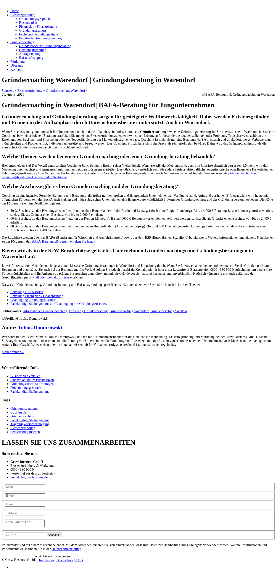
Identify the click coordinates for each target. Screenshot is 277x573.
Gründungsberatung (24, 408)
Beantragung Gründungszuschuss (33, 300)
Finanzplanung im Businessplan (32, 380)
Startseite (8, 90)
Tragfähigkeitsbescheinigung (30, 424)
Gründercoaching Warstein (168, 311)
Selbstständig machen (25, 432)
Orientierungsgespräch (34, 19)
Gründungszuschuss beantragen (32, 384)
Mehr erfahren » (13, 352)
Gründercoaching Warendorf (65, 90)
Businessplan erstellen (25, 376)
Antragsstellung (29, 54)
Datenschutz (64, 560)
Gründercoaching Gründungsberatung (45, 46)
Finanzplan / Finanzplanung (38, 26)
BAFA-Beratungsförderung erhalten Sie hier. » (63, 241)
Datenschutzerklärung (66, 549)
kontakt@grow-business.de (29, 477)
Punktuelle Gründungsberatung (40, 38)
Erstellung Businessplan (26, 292)
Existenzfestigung (31, 58)
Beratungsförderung (32, 50)
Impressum (46, 560)
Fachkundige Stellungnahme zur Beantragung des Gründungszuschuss (58, 304)
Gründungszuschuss (33, 30)
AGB (79, 560)
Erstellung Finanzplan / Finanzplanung (36, 296)
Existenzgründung (30, 90)
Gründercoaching (22, 416)
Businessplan (28, 22)
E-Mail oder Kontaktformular (49, 277)
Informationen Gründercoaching (45, 311)
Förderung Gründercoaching (88, 311)
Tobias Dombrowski (40, 327)
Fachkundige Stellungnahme (38, 34)
